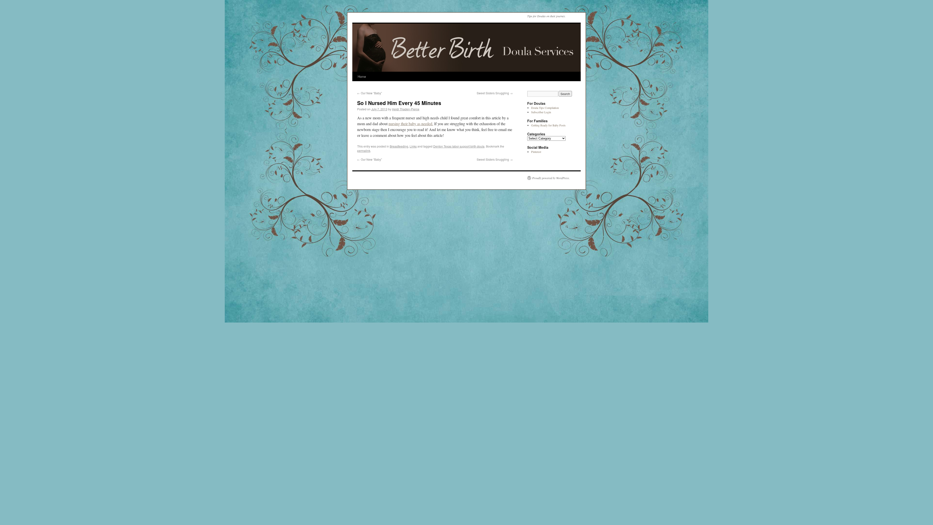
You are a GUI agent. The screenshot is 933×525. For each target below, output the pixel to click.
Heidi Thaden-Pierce (405, 109)
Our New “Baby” (369, 93)
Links (413, 146)
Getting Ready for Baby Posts (548, 125)
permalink (363, 151)
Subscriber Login (541, 112)
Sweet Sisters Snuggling (495, 93)
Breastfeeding (399, 146)
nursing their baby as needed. (411, 123)
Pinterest (536, 152)
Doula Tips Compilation (545, 108)
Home (362, 76)
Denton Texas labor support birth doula (458, 146)
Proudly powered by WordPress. (551, 178)
